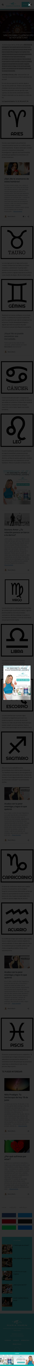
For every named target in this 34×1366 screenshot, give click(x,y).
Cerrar (17, 1353)
